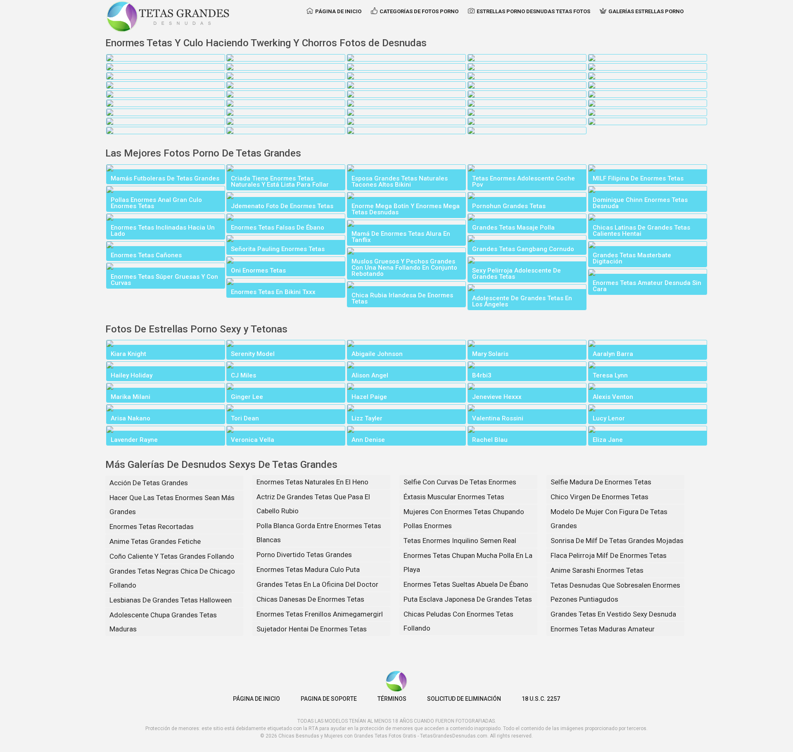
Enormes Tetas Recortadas (151, 526)
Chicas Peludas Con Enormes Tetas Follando (458, 621)
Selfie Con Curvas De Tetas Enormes (460, 482)
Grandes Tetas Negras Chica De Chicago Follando (172, 578)
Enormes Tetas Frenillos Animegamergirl (319, 614)
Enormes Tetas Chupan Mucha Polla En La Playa (468, 562)
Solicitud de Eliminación (464, 698)
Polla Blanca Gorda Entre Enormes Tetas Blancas (318, 533)
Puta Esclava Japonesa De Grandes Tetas (468, 599)
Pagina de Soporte (329, 698)
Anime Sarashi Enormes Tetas (597, 570)
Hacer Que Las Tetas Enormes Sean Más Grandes (172, 504)
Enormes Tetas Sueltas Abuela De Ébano (466, 584)
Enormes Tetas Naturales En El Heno (312, 482)
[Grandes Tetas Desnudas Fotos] (168, 16)
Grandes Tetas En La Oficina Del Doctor (317, 584)
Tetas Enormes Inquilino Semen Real (460, 540)
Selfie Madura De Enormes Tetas (601, 482)
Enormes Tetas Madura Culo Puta (308, 569)
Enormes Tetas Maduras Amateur (603, 629)
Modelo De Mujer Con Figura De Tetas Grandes (609, 519)
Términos (392, 698)
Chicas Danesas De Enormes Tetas (310, 599)
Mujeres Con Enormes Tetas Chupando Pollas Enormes (464, 519)
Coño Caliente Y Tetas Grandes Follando (171, 556)
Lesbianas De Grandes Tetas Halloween (170, 600)
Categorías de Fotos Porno (419, 11)
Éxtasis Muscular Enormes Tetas (454, 497)
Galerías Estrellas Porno (646, 11)
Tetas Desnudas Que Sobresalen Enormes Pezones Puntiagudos (615, 592)
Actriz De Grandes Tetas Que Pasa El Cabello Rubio (313, 504)
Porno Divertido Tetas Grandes (304, 554)
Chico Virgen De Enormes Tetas (599, 497)
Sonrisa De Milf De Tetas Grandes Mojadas (617, 540)
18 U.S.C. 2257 (541, 698)
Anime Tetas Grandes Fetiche (155, 541)
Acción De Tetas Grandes (148, 483)
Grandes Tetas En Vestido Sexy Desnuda (613, 614)
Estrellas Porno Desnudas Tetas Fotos (533, 11)
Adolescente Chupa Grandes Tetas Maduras (163, 622)
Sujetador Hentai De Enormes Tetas (311, 629)
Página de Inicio (338, 11)
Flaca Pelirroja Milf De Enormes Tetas (609, 555)
